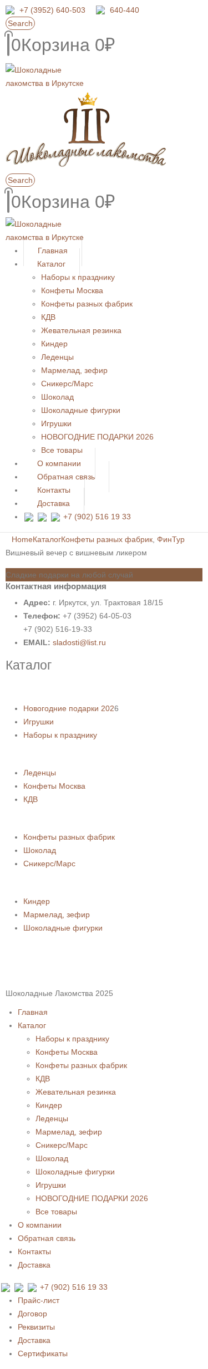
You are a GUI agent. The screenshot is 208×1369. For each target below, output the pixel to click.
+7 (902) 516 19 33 (97, 516)
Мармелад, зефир (74, 370)
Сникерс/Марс (67, 383)
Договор (32, 1313)
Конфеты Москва (72, 290)
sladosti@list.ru (79, 642)
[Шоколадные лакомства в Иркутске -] (47, 230)
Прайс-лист (38, 1300)
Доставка (53, 503)
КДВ (48, 317)
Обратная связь (46, 1238)
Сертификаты (43, 1353)
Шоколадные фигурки (80, 410)
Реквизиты (36, 1326)
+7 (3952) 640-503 (52, 10)
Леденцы (57, 357)
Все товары (56, 1211)
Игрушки (56, 423)
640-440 (124, 10)
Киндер (54, 343)
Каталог (51, 263)
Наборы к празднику (78, 277)
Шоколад (57, 396)
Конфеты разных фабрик (87, 303)
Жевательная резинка (81, 330)
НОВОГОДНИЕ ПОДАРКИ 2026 (97, 436)
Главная (33, 1012)
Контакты (34, 1251)
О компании (40, 1224)
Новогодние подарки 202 (68, 708)
